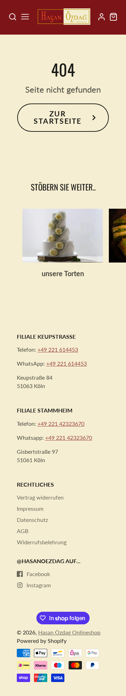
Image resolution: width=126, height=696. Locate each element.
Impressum (30, 508)
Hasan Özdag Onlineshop (69, 632)
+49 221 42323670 (60, 423)
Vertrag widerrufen (40, 497)
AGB (22, 531)
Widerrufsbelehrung (41, 542)
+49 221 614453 (57, 349)
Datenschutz (32, 519)
